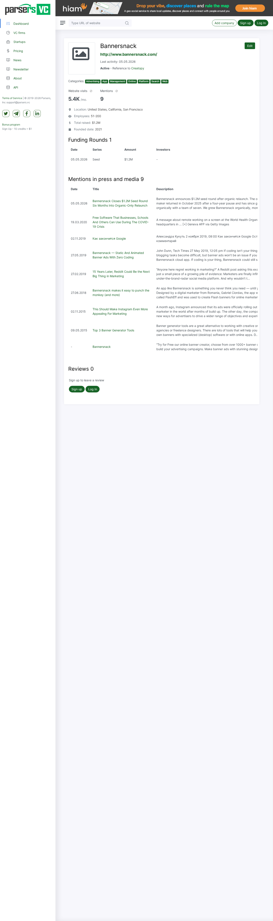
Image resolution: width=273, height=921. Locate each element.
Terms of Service (12, 98)
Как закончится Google (109, 238)
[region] (27, 460)
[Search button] (127, 23)
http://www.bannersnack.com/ (128, 54)
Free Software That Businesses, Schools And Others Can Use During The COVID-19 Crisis (121, 222)
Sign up (245, 23)
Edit (250, 46)
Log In (261, 23)
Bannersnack (102, 346)
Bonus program (11, 124)
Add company (224, 23)
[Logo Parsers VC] (27, 9)
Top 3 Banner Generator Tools (113, 330)
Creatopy (137, 68)
